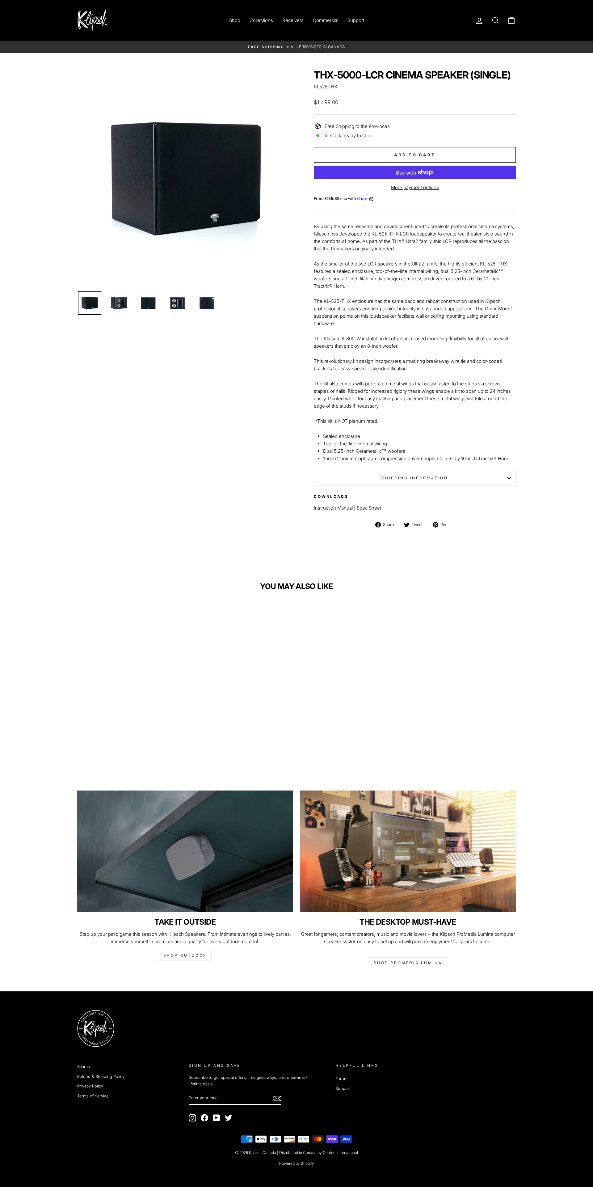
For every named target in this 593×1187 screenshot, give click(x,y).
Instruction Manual (333, 508)
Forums (342, 1078)
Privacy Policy (90, 1086)
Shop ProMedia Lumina (408, 962)
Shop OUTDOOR (185, 955)
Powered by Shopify (296, 1163)
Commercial (325, 20)
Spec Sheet (369, 508)
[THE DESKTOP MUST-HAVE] (408, 851)
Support (355, 20)
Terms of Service (92, 1096)
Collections (261, 20)
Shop (234, 20)
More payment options (415, 187)
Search (83, 1066)
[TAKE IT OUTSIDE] (185, 851)
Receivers (293, 20)
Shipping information (415, 478)
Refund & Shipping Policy (100, 1076)
